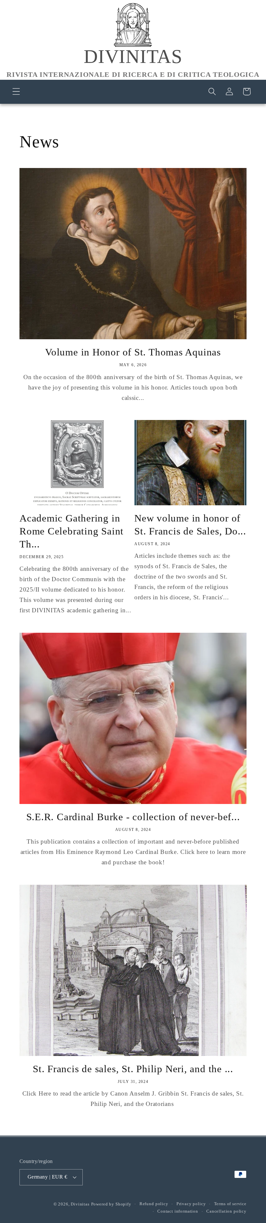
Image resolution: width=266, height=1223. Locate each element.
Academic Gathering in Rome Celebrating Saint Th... (71, 531)
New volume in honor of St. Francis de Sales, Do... (190, 524)
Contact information (177, 1211)
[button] (16, 91)
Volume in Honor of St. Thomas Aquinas (133, 352)
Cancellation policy (226, 1211)
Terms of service (230, 1203)
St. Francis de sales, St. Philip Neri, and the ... (133, 1068)
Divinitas (80, 1204)
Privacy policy (191, 1203)
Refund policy (153, 1203)
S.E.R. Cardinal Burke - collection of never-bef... (133, 816)
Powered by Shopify (111, 1204)
